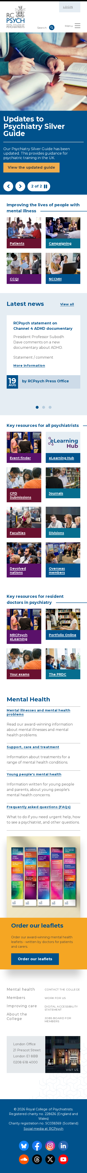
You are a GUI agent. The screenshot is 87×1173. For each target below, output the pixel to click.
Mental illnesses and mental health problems (38, 712)
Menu (69, 26)
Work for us (55, 998)
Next (20, 186)
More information (29, 366)
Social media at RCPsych (44, 1129)
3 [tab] (50, 407)
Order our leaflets (35, 959)
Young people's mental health (34, 774)
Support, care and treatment (33, 747)
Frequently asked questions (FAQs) (39, 807)
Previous (8, 186)
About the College (17, 1016)
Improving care (22, 1006)
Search (51, 27)
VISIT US (72, 1069)
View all (67, 304)
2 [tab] (43, 407)
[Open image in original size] (16, 17)
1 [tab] (37, 407)
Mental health (21, 989)
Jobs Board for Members (58, 1019)
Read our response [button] (26, 172)
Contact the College (62, 989)
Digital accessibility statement (61, 1008)
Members (16, 998)
